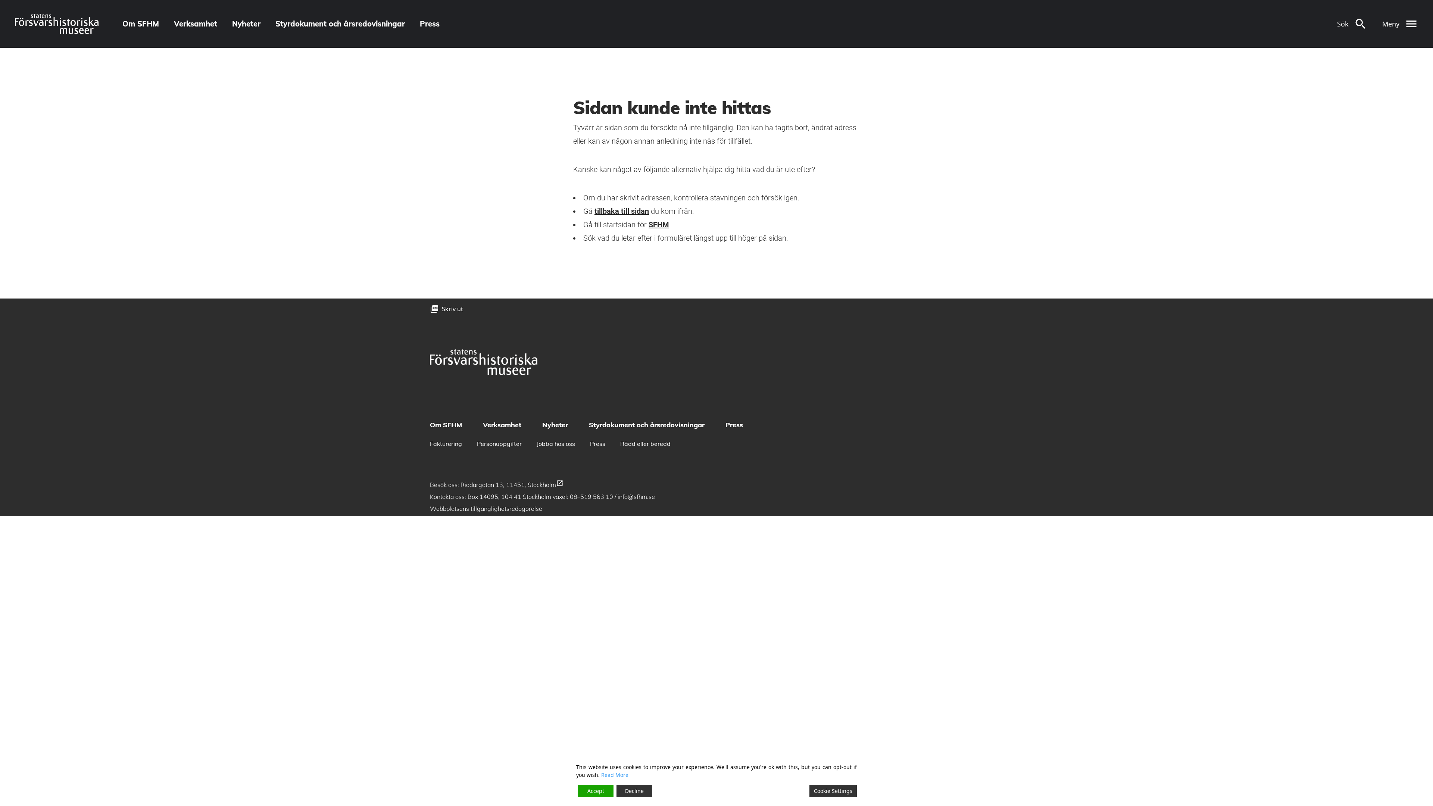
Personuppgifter (499, 443)
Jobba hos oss (556, 443)
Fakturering (446, 443)
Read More (614, 774)
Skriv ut (452, 309)
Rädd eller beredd (645, 443)
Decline (634, 790)
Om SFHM (140, 23)
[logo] (57, 24)
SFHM (659, 224)
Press (430, 23)
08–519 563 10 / (594, 496)
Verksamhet (195, 23)
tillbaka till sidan (621, 211)
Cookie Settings (833, 790)
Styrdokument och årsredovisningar (340, 23)
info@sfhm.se (636, 496)
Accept (595, 790)
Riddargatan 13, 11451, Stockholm (512, 484)
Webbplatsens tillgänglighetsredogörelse (487, 508)
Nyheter (246, 23)
